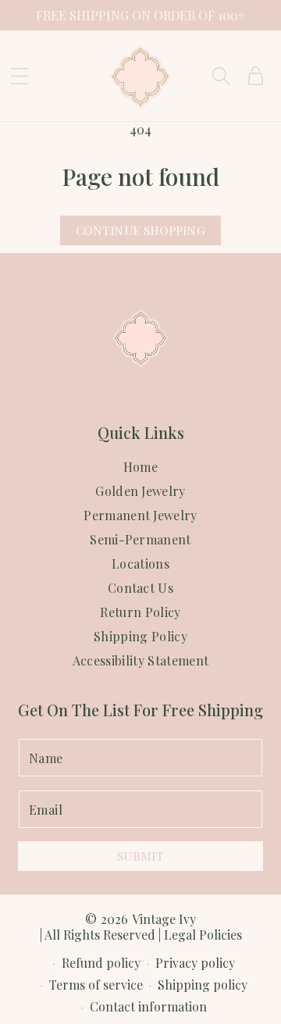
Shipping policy (202, 984)
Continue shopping (140, 230)
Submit (140, 856)
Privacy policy (195, 962)
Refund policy (101, 962)
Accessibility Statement (140, 661)
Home (140, 467)
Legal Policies (203, 934)
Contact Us (140, 588)
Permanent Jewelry (140, 515)
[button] (19, 76)
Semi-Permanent (140, 539)
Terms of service (96, 984)
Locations (140, 564)
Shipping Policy (140, 636)
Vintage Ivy (164, 919)
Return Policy (140, 612)
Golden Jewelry (140, 491)
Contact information (148, 1006)
